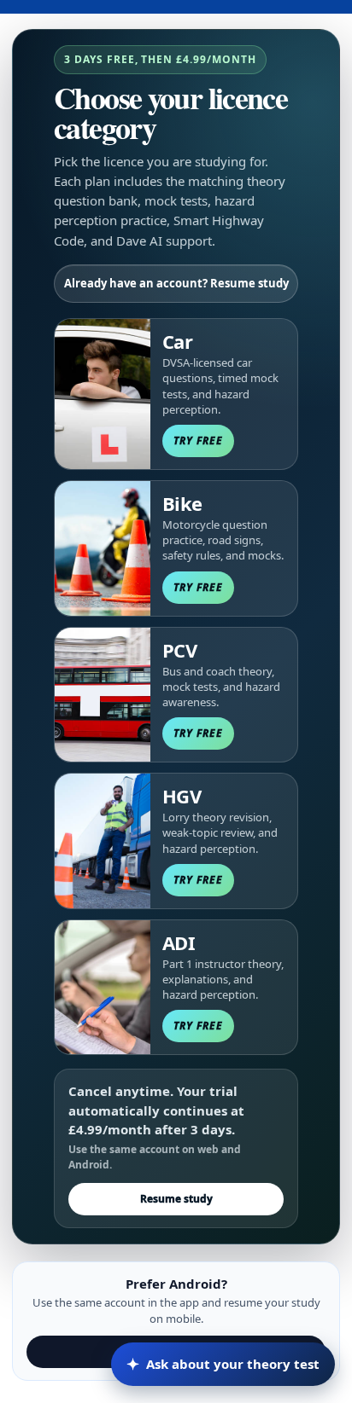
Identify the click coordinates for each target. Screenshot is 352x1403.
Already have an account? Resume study (176, 283)
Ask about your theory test (223, 1364)
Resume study (176, 1198)
